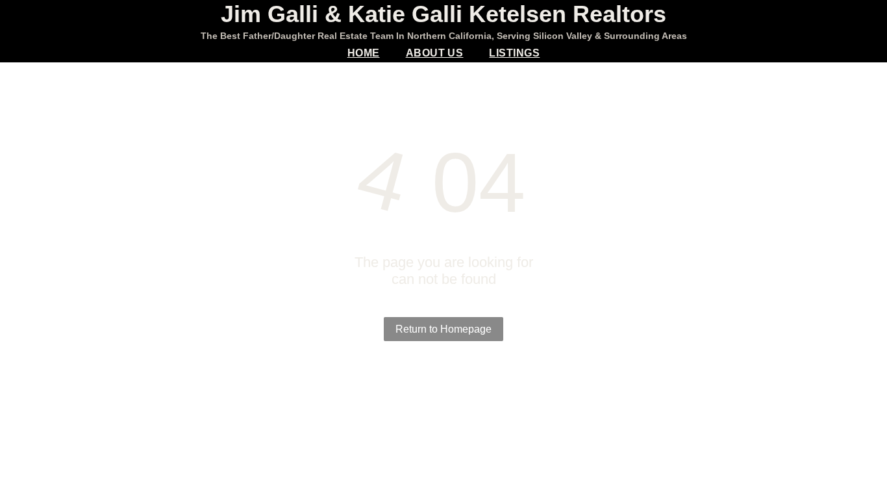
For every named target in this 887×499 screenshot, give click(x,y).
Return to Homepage (443, 329)
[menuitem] (363, 53)
